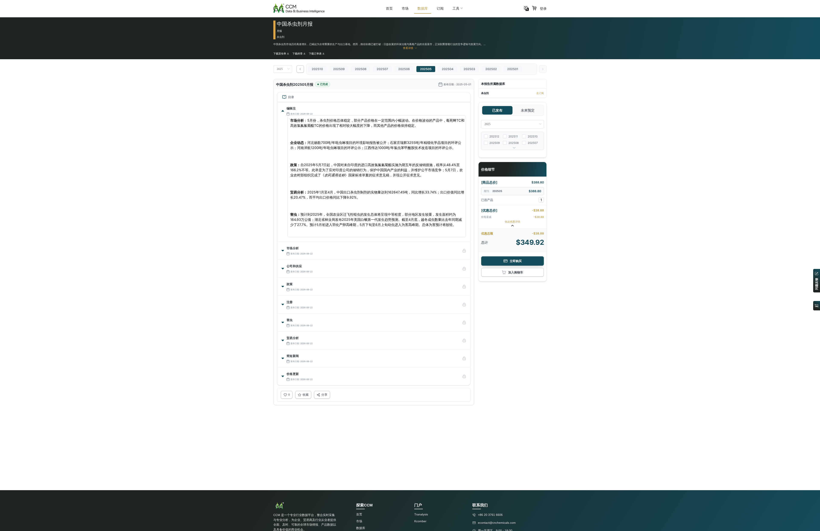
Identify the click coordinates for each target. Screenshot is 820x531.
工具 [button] (455, 8)
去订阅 (540, 93)
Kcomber (420, 521)
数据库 (422, 8)
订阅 (440, 8)
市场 (405, 8)
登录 (543, 8)
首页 (389, 8)
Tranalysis (421, 514)
